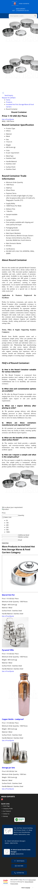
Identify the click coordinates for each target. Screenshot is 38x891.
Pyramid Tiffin (8, 650)
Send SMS (20, 866)
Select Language (25, 887)
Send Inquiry (8, 95)
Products (9, 102)
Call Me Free (20, 873)
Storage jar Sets (8, 768)
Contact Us (6, 814)
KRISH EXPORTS (20, 9)
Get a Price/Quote (8, 119)
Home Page (6, 806)
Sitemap (5, 816)
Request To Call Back (8, 98)
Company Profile (8, 808)
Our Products (7, 811)
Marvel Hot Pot (8, 595)
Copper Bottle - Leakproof (13, 719)
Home (8, 100)
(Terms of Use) (32, 880)
